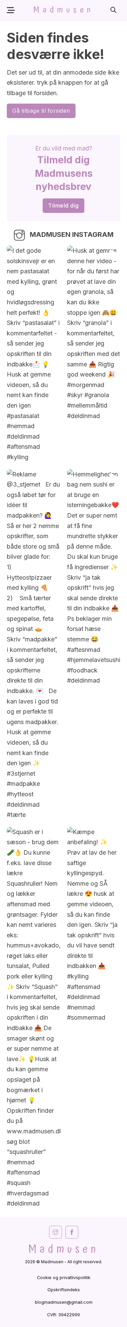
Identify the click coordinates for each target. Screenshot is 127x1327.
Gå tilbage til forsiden (41, 110)
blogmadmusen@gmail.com (63, 1302)
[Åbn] (11, 10)
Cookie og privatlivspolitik (63, 1277)
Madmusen (63, 10)
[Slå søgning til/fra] (113, 10)
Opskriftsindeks (63, 1289)
